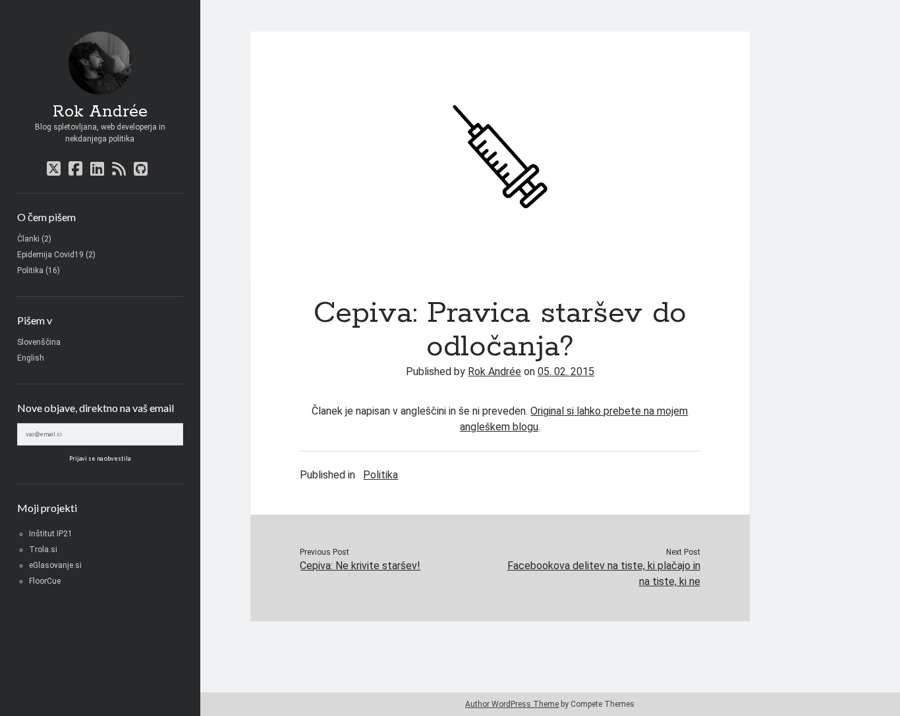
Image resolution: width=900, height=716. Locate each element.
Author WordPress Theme (512, 704)
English (30, 358)
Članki (28, 238)
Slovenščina (39, 342)
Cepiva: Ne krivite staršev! (360, 565)
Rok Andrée (100, 111)
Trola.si (43, 549)
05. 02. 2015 (566, 371)
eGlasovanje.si (55, 565)
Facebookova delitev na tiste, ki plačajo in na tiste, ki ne (603, 573)
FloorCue (45, 581)
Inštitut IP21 (50, 533)
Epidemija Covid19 (50, 254)
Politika (30, 270)
